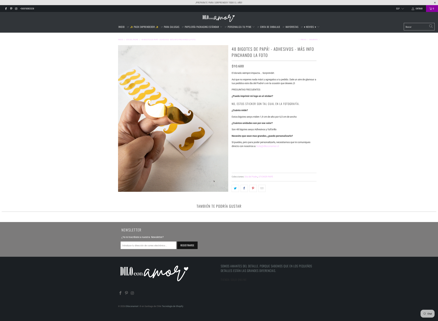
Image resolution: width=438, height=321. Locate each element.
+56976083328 (27, 8)
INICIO (121, 27)
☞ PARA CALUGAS (170, 27)
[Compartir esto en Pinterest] (253, 188)
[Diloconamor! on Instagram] (16, 8)
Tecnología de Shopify (172, 306)
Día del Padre (251, 176)
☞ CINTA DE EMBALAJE (268, 27)
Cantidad (237, 159)
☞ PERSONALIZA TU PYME (238, 27)
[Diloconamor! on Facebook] (5, 8)
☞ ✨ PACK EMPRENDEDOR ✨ (143, 27)
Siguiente (313, 40)
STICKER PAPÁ (266, 176)
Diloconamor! (132, 306)
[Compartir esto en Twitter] (235, 188)
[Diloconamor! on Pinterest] (10, 8)
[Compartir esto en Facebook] (244, 188)
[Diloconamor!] (219, 18)
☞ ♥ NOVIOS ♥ (309, 27)
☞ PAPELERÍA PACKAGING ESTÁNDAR (201, 27)
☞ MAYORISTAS (290, 27)
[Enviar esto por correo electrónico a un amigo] (262, 188)
